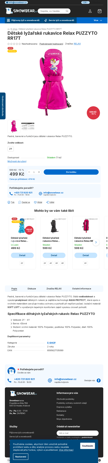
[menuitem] (23, 20)
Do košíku (71, 172)
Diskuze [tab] (32, 288)
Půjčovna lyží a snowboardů (21, 432)
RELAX (77, 43)
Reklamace (61, 411)
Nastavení (20, 456)
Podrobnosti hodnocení (51, 44)
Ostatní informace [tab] (81, 288)
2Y (22, 263)
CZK (85, 2)
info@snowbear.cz (18, 2)
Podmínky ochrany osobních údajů (72, 403)
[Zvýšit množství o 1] (39, 172)
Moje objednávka (64, 419)
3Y (85, 263)
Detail (22, 255)
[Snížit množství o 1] (29, 172)
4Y (51, 263)
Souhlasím (87, 446)
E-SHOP (51, 342)
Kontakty (60, 415)
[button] (96, 242)
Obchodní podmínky (65, 399)
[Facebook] (99, 380)
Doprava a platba (64, 407)
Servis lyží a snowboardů (20, 436)
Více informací (66, 450)
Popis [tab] (14, 288)
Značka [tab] (54, 288)
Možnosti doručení (17, 161)
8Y (63, 263)
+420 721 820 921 (23, 192)
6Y (57, 263)
